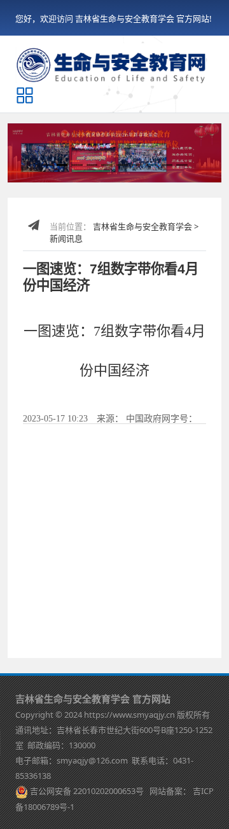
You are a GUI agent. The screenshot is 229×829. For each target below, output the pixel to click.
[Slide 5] (107, 165)
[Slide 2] (62, 165)
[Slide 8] (152, 165)
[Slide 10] (182, 165)
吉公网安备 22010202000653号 (87, 791)
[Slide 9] (167, 165)
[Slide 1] (47, 165)
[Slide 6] (122, 165)
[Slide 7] (137, 165)
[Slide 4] (92, 165)
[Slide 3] (77, 165)
